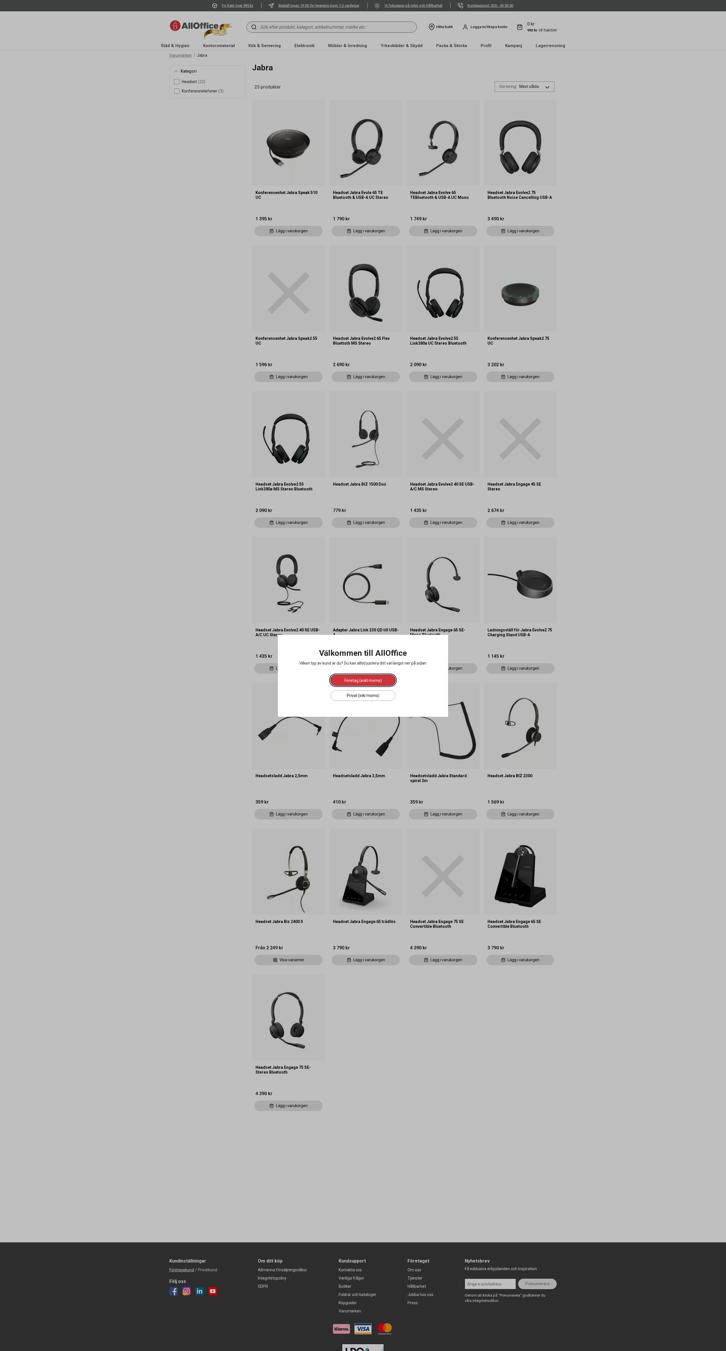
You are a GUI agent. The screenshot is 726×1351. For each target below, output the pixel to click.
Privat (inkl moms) (363, 695)
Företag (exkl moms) (363, 680)
